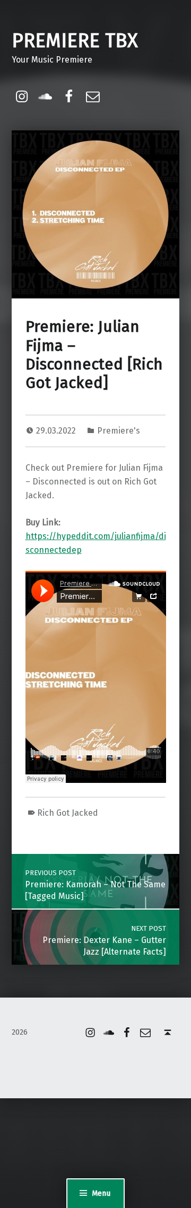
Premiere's (118, 431)
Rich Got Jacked (67, 813)
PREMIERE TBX (75, 40)
